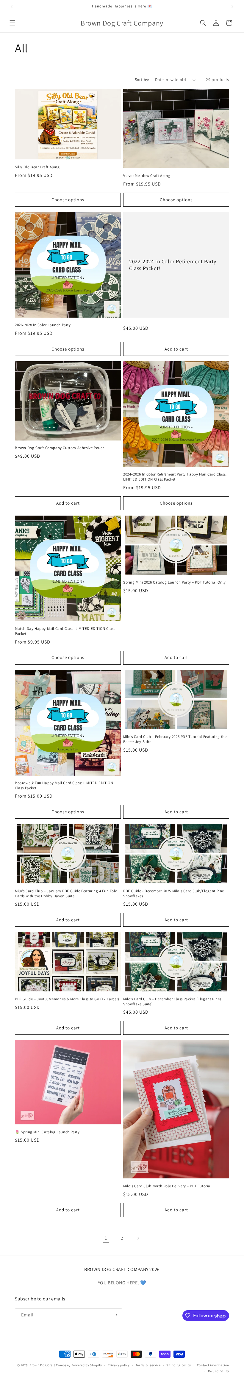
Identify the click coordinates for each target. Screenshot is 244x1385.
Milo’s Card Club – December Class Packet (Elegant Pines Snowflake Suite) (172, 1002)
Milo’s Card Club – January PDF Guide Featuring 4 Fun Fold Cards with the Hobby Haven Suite (66, 893)
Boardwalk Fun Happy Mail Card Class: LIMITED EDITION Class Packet (64, 785)
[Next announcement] (232, 6)
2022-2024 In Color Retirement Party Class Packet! (172, 265)
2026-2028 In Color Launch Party (43, 325)
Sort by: (142, 79)
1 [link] (106, 1238)
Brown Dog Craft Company (50, 1365)
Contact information (213, 1365)
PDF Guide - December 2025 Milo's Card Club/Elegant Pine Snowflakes (173, 893)
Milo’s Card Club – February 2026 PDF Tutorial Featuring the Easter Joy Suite (174, 739)
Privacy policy (119, 1365)
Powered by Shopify (86, 1365)
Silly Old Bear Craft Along (37, 167)
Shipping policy (178, 1365)
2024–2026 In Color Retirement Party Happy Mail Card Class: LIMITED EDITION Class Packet (175, 477)
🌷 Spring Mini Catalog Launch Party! (48, 1132)
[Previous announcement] (11, 6)
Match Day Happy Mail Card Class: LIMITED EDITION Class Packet (65, 631)
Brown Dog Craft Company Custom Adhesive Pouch (60, 448)
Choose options (67, 199)
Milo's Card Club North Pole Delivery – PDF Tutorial (167, 1186)
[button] (12, 22)
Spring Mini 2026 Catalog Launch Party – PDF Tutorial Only (174, 582)
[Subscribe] (115, 1315)
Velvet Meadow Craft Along (146, 175)
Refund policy (218, 1371)
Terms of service (148, 1365)
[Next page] (138, 1238)
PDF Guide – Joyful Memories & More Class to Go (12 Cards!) (67, 999)
